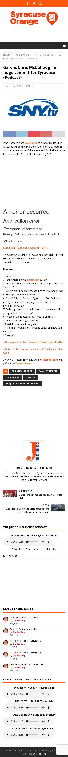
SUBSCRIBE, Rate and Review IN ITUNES (25, 247)
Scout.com (31, 142)
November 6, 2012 (15, 86)
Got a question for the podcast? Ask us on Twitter (34, 342)
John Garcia (12, 377)
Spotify (52, 549)
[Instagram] (40, 3)
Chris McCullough (22, 371)
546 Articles (46, 467)
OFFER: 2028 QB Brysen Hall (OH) (25, 641)
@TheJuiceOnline (21, 363)
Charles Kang (19, 620)
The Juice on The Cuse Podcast (22, 383)
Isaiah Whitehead (48, 371)
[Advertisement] (35, 34)
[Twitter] (34, 3)
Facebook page (50, 359)
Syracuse (30, 377)
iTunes (28, 549)
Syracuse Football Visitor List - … (25, 617)
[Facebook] (28, 3)
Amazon (38, 549)
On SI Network (39, 753)
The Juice (32, 86)
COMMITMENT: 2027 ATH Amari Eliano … (28, 664)
